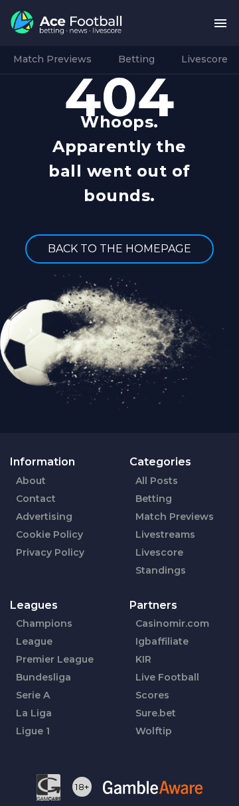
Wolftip (153, 731)
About (31, 481)
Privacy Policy (50, 552)
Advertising (44, 517)
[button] (220, 23)
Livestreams (165, 534)
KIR (143, 659)
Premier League (55, 659)
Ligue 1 (33, 731)
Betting (136, 59)
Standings (160, 570)
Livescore (204, 59)
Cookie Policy (49, 534)
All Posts (156, 481)
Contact (36, 499)
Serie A (33, 695)
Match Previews (52, 59)
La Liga (34, 713)
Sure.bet (155, 713)
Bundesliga (43, 677)
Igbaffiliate (162, 641)
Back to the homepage (119, 248)
